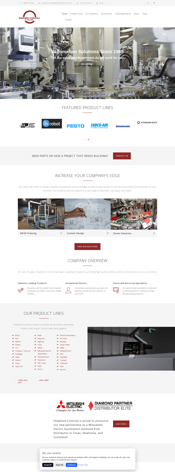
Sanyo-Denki (65, 345)
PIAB (39, 366)
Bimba (17, 345)
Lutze (40, 345)
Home (64, 13)
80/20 (17, 335)
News (136, 13)
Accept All (48, 465)
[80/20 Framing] (41, 213)
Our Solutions (92, 13)
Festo (17, 363)
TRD (61, 366)
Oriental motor (43, 357)
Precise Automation (67, 335)
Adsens (18, 341)
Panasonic (41, 360)
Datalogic (19, 354)
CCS (16, 348)
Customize (71, 465)
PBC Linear (42, 363)
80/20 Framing (28, 233)
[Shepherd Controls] (40, 16)
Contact (68, 19)
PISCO (40, 369)
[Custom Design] (87, 213)
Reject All (59, 465)
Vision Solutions (122, 233)
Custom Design (75, 233)
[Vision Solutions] (134, 214)
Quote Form (106, 13)
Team (144, 13)
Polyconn (41, 338)
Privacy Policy (83, 465)
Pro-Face (63, 338)
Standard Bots (65, 351)
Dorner (18, 360)
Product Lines (76, 13)
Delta (17, 357)
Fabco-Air (19, 366)
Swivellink (63, 357)
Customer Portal (85, 3)
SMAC (62, 348)
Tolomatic (64, 363)
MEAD (40, 348)
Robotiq (63, 341)
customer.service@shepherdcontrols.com (57, 3)
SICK (61, 354)
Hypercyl (41, 341)
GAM (39, 335)
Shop (101, 3)
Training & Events (123, 13)
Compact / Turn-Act (22, 351)
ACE (16, 338)
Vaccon (62, 369)
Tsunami (63, 360)
